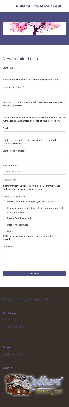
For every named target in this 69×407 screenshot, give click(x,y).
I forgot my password (17, 224)
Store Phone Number (13, 150)
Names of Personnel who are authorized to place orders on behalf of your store (33, 104)
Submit (34, 273)
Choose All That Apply (14, 196)
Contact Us (8, 340)
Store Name (9, 67)
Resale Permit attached (19, 218)
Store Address (10, 165)
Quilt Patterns (9, 313)
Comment (8, 246)
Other (10, 231)
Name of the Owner (12, 87)
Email (5, 128)
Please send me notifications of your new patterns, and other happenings (35, 210)
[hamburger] (8, 6)
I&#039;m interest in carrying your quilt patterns (31, 201)
